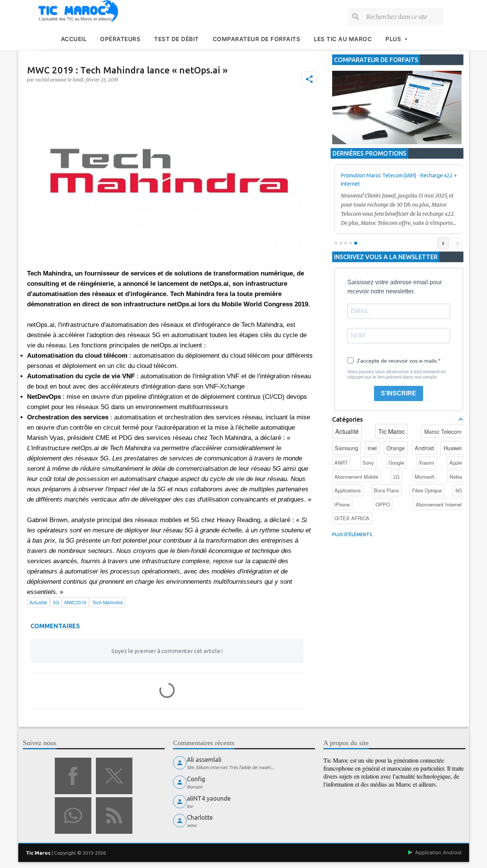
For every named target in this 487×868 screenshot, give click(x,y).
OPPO (383, 504)
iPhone (342, 504)
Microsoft (424, 476)
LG (396, 476)
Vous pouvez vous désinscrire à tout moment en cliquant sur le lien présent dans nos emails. (396, 374)
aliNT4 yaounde (209, 798)
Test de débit (176, 39)
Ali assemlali (204, 759)
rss (114, 815)
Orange (396, 448)
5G (458, 490)
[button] (309, 79)
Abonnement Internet (439, 504)
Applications (347, 490)
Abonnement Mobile (356, 476)
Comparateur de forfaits (257, 39)
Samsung (346, 448)
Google (396, 462)
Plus (393, 39)
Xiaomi (426, 462)
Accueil (74, 39)
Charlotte (200, 817)
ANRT (341, 462)
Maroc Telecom (443, 431)
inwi (372, 448)
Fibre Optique (427, 490)
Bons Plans (386, 490)
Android (424, 448)
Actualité (347, 431)
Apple (455, 462)
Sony (368, 462)
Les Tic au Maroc (343, 39)
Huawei (453, 448)
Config (196, 779)
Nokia (456, 476)
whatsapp (73, 815)
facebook (73, 776)
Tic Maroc (391, 431)
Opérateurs (120, 39)
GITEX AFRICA (351, 518)
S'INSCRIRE (398, 393)
